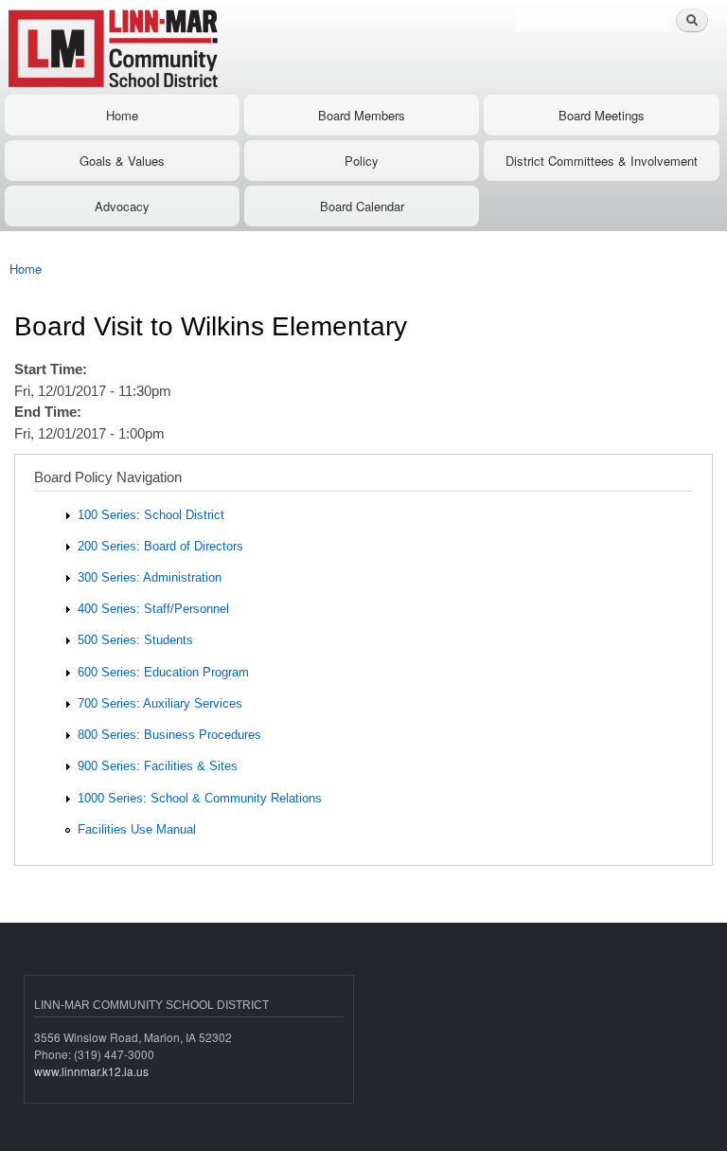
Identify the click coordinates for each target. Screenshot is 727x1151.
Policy (362, 161)
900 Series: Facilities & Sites (158, 766)
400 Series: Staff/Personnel (153, 609)
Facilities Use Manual (137, 829)
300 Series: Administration (150, 577)
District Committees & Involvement (601, 161)
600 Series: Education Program (163, 672)
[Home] (173, 47)
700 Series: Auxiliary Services (160, 703)
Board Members (361, 115)
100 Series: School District (151, 515)
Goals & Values (122, 161)
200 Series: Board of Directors (160, 546)
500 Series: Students (135, 640)
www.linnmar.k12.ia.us (91, 1071)
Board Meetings (602, 115)
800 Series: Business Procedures (169, 735)
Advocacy (122, 206)
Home (122, 115)
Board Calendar (362, 206)
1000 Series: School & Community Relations (200, 798)
